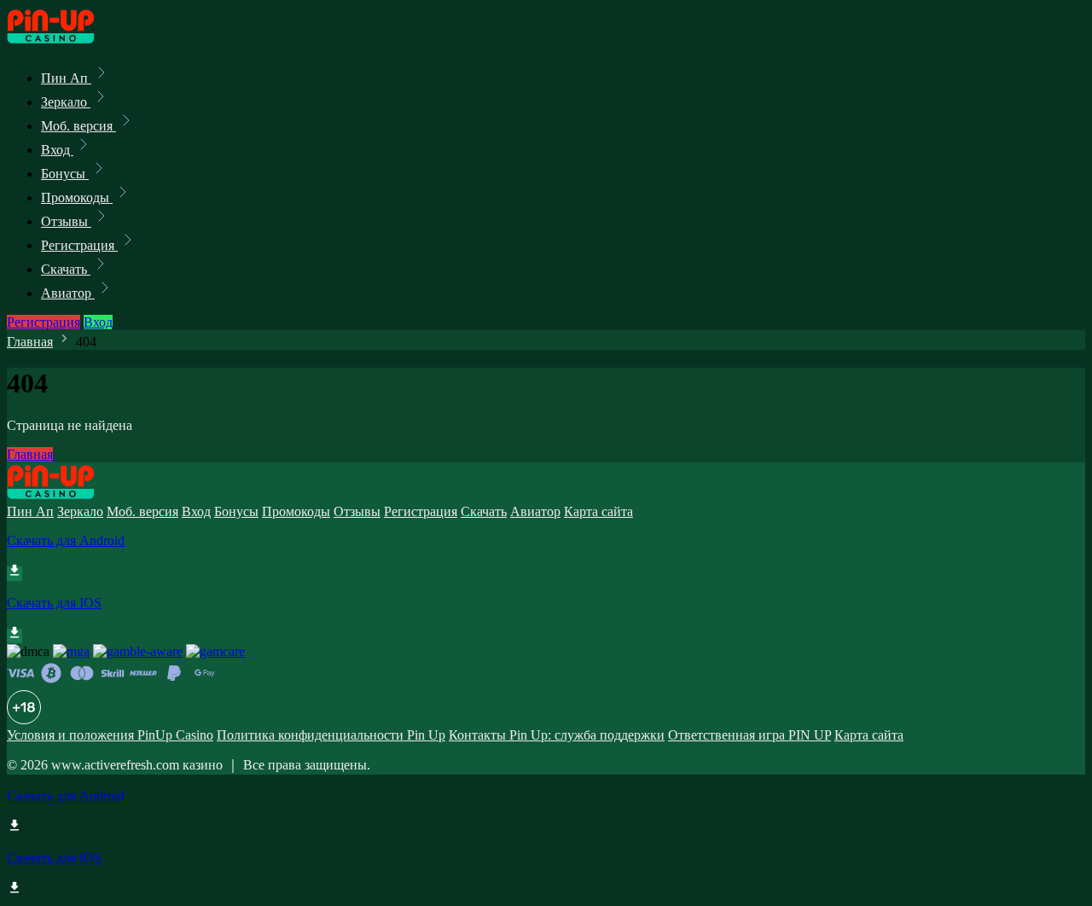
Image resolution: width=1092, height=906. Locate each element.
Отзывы (66, 221)
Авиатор (68, 293)
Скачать (65, 269)
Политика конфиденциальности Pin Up (331, 735)
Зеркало (65, 102)
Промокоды (77, 197)
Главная (30, 341)
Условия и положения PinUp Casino (110, 735)
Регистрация (79, 245)
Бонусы (65, 173)
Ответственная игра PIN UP (749, 735)
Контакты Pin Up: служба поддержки (557, 735)
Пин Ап (66, 78)
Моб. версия (78, 126)
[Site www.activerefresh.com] (65, 40)
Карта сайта (598, 511)
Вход (57, 149)
